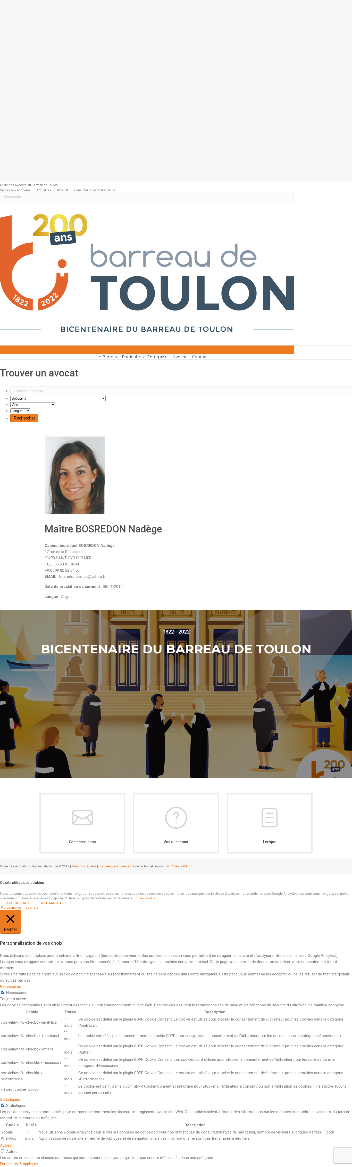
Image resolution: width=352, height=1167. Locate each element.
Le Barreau (107, 356)
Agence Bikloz (181, 866)
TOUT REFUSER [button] (17, 903)
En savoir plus (145, 898)
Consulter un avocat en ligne (94, 190)
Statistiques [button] (10, 1099)
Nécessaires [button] (10, 986)
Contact (200, 356)
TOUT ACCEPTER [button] (52, 903)
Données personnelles (115, 866)
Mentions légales (84, 866)
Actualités (44, 190)
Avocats (180, 356)
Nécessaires (16, 992)
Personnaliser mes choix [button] (19, 907)
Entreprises (158, 356)
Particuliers (133, 356)
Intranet (62, 190)
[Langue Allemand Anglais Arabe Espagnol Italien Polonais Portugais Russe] (20, 410)
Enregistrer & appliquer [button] (19, 1164)
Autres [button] (5, 1145)
